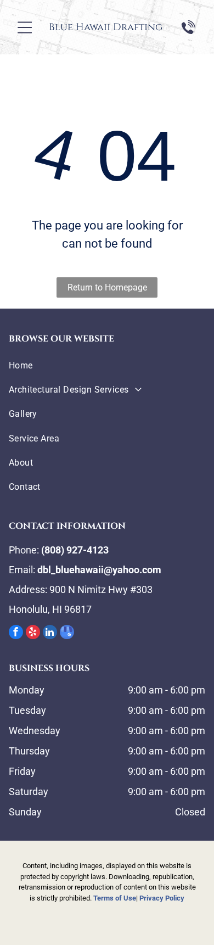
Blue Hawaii (79, 27)
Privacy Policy (161, 898)
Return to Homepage (107, 287)
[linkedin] (50, 633)
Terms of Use (114, 898)
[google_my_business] (67, 633)
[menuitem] (107, 365)
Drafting (137, 27)
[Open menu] (25, 27)
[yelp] (33, 633)
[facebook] (16, 633)
